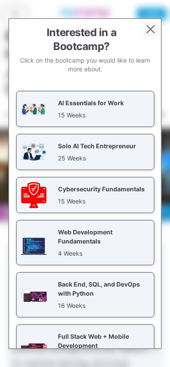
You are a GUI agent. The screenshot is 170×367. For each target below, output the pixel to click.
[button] (85, 109)
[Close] (151, 29)
